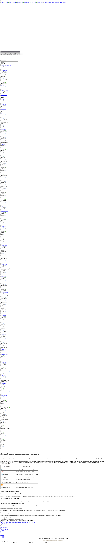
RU (36, 522)
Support (33, 522)
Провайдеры (3, 60)
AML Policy (2, 522)
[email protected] (3, 523)
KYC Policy (8, 522)
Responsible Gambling (26, 522)
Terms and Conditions (16, 522)
